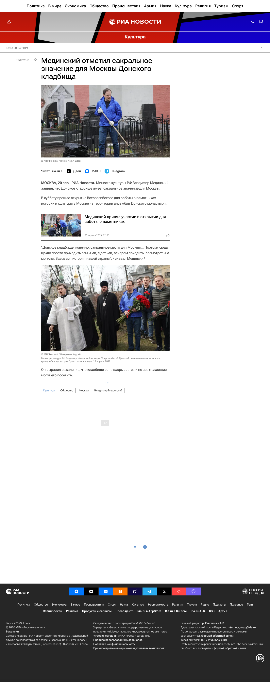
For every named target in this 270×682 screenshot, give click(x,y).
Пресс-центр (124, 611)
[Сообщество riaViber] (193, 591)
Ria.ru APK (198, 611)
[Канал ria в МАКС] (76, 591)
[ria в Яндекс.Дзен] (91, 591)
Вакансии (12, 631)
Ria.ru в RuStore (176, 611)
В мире (75, 604)
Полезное (236, 604)
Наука (124, 604)
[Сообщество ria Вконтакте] (106, 591)
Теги (250, 604)
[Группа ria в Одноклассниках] (120, 591)
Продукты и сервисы (96, 611)
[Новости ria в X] (164, 591)
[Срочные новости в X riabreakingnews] (179, 591)
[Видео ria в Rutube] (135, 591)
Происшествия (94, 604)
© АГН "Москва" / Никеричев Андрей (61, 160)
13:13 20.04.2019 (17, 48)
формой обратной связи (217, 635)
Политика (23, 604)
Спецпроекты (52, 611)
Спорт (112, 604)
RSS (211, 611)
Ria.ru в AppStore (149, 611)
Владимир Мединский (108, 390)
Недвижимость (158, 604)
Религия (177, 604)
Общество (66, 390)
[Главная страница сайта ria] (135, 22)
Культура (49, 390)
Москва (84, 390)
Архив (222, 611)
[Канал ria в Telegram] (150, 591)
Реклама (72, 611)
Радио (205, 604)
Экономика (59, 604)
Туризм (192, 604)
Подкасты (219, 604)
